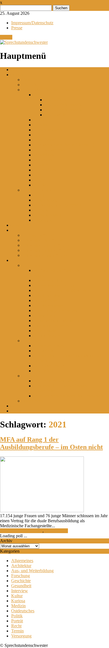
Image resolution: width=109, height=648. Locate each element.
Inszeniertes (32, 400)
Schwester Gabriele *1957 (45, 245)
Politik (17, 615)
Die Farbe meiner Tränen (56, 380)
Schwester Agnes (49, 345)
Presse (16, 27)
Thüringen (43, 220)
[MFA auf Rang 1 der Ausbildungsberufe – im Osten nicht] (42, 510)
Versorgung (21, 636)
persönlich (20, 225)
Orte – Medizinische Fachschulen (51, 89)
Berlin (39, 94)
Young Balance (47, 335)
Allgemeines (22, 560)
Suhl (38, 175)
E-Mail (6, 37)
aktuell (17, 69)
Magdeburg (44, 155)
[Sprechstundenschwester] (24, 42)
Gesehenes (31, 340)
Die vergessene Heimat (54, 285)
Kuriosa (18, 600)
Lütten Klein (45, 315)
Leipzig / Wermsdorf (52, 150)
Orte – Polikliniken (39, 190)
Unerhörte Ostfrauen (52, 325)
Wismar (40, 180)
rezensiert (19, 260)
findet (16, 410)
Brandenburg (45, 200)
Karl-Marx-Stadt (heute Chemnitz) (64, 144)
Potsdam (41, 165)
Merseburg (43, 160)
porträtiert (19, 230)
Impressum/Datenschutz (32, 22)
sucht (15, 405)
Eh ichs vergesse (48, 305)
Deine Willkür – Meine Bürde (60, 320)
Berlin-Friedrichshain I (65, 104)
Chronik (29, 84)
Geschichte (21, 580)
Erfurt (39, 134)
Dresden (41, 124)
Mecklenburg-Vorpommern (58, 205)
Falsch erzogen (47, 295)
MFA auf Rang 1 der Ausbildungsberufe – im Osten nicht (51, 443)
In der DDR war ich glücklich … (63, 290)
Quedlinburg (45, 170)
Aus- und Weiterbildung (21, 530)
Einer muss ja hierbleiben (56, 310)
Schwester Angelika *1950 (46, 250)
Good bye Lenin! (49, 365)
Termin (17, 630)
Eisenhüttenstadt (48, 129)
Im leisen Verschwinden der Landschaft (68, 395)
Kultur (17, 595)
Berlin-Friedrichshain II (65, 109)
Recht (16, 625)
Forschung (20, 575)
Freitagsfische (46, 300)
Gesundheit (21, 585)
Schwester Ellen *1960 (42, 240)
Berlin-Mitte (55, 114)
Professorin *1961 (38, 235)
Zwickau (41, 185)
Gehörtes (30, 375)
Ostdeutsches (56, 530)
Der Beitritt (43, 370)
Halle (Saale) (45, 139)
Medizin (18, 605)
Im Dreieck (43, 350)
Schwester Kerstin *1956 (44, 255)
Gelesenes (31, 265)
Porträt (17, 620)
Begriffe (29, 79)
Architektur (21, 565)
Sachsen (41, 210)
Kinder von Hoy (48, 280)
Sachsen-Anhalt (47, 215)
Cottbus (40, 119)
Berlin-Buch (56, 99)
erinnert (18, 74)
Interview (19, 590)
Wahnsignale (45, 330)
